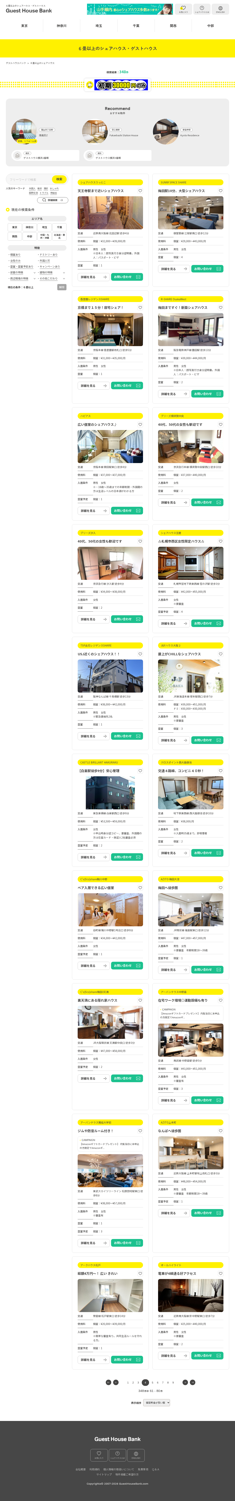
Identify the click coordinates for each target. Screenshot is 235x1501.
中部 (210, 25)
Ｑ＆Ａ (156, 1469)
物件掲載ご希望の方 (127, 1474)
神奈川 (62, 25)
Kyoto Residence (189, 135)
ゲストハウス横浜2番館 (36, 158)
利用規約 (94, 1469)
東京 (24, 25)
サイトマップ (104, 1474)
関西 (173, 25)
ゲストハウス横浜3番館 (108, 158)
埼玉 (98, 25)
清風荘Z (43, 135)
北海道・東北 (59, 236)
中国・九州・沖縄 (44, 236)
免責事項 (143, 1469)
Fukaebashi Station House (124, 135)
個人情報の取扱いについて (118, 1469)
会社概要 (80, 1469)
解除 (62, 287)
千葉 (136, 25)
